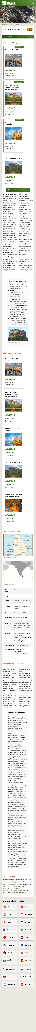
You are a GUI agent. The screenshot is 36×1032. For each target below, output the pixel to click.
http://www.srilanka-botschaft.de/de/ (13, 894)
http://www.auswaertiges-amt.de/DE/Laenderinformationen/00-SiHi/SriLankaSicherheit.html (14, 883)
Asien (10, 24)
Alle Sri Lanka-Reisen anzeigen (18, 190)
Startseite (4, 24)
